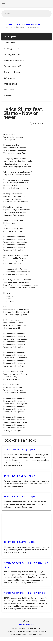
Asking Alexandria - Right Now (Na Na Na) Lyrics (26, 564)
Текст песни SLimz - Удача (19, 475)
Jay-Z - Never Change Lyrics (19, 449)
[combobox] (26, 13)
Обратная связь (26, 624)
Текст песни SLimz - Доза (19, 541)
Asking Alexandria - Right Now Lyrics (24, 592)
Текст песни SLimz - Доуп (19, 496)
